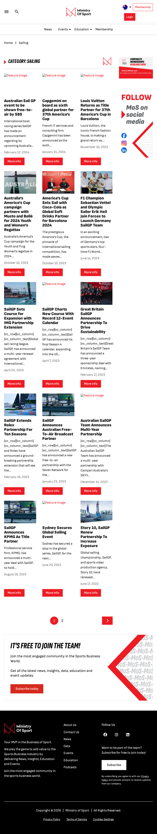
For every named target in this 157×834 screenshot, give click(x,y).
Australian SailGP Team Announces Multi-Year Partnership (96, 427)
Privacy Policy (51, 819)
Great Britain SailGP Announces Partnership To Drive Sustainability (94, 320)
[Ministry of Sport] (78, 12)
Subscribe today (27, 689)
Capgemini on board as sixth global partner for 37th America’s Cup (58, 109)
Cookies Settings (103, 819)
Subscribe (114, 765)
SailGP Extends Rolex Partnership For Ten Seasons (18, 427)
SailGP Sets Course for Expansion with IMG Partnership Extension (19, 318)
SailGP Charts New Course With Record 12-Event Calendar (58, 316)
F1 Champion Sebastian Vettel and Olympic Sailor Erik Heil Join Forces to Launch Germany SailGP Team (96, 212)
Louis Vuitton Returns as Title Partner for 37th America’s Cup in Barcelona (96, 109)
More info (14, 161)
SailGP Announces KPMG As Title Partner (16, 534)
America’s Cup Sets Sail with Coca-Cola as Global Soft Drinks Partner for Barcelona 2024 (55, 212)
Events (63, 29)
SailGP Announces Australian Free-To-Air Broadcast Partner (57, 429)
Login (129, 17)
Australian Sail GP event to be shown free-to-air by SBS (20, 107)
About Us (70, 725)
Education (81, 29)
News (48, 29)
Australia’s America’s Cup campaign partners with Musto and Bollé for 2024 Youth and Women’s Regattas (18, 214)
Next (107, 621)
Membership (143, 7)
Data (67, 746)
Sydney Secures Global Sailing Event (57, 532)
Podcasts (70, 767)
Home (8, 43)
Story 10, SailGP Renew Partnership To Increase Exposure (95, 536)
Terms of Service (76, 819)
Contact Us (71, 732)
